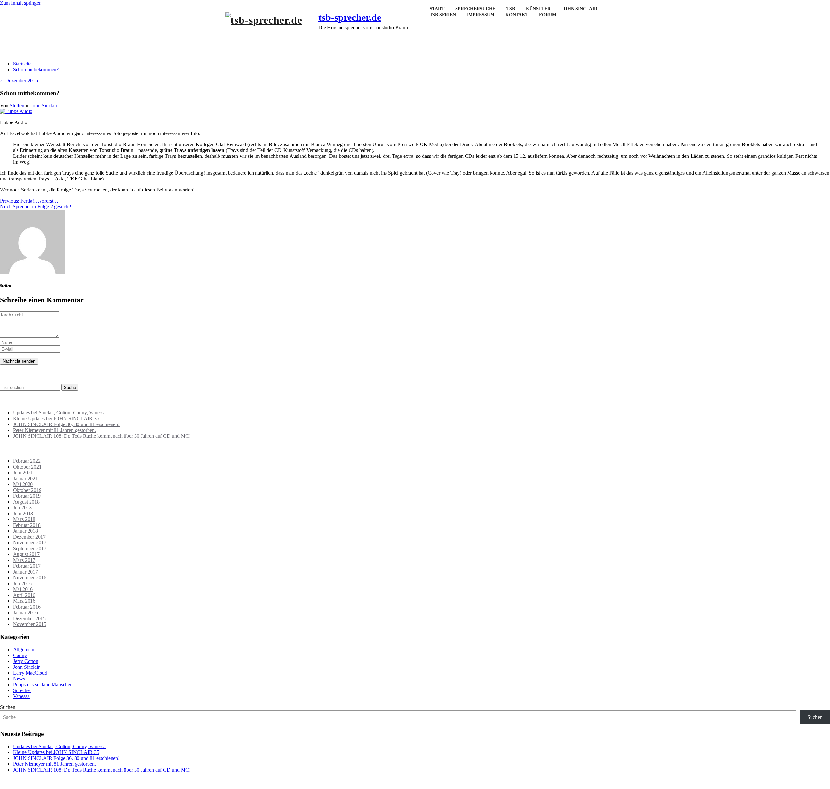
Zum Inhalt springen (21, 3)
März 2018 (24, 519)
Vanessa (21, 696)
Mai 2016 (23, 589)
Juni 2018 (23, 513)
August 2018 (26, 502)
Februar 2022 (27, 461)
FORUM (547, 14)
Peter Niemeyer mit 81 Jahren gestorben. (54, 430)
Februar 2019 (27, 496)
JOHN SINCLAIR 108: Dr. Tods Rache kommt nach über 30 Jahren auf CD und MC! (102, 436)
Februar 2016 (27, 606)
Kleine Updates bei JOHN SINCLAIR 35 (56, 418)
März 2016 (24, 601)
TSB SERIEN (443, 14)
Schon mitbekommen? (36, 69)
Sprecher (22, 690)
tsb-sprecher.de (349, 17)
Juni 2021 (23, 472)
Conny (20, 655)
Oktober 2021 (27, 467)
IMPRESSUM (480, 14)
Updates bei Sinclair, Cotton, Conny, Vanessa (59, 412)
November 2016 (29, 577)
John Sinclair (44, 105)
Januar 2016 (25, 612)
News (19, 678)
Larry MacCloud (30, 673)
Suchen (7, 707)
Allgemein (23, 649)
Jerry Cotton (25, 661)
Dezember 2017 (29, 537)
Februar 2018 (27, 525)
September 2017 (29, 548)
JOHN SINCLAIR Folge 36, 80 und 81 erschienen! (66, 424)
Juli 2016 (22, 583)
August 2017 (26, 554)
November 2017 (29, 542)
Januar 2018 (25, 531)
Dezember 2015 (29, 618)
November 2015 (29, 624)
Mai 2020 (23, 484)
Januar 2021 (25, 478)
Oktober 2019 (27, 490)
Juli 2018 (22, 507)
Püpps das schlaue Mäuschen (43, 684)
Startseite (22, 63)
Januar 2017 (25, 571)
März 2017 (24, 560)
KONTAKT (516, 14)
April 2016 (24, 595)
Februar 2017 (27, 566)
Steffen (17, 105)
